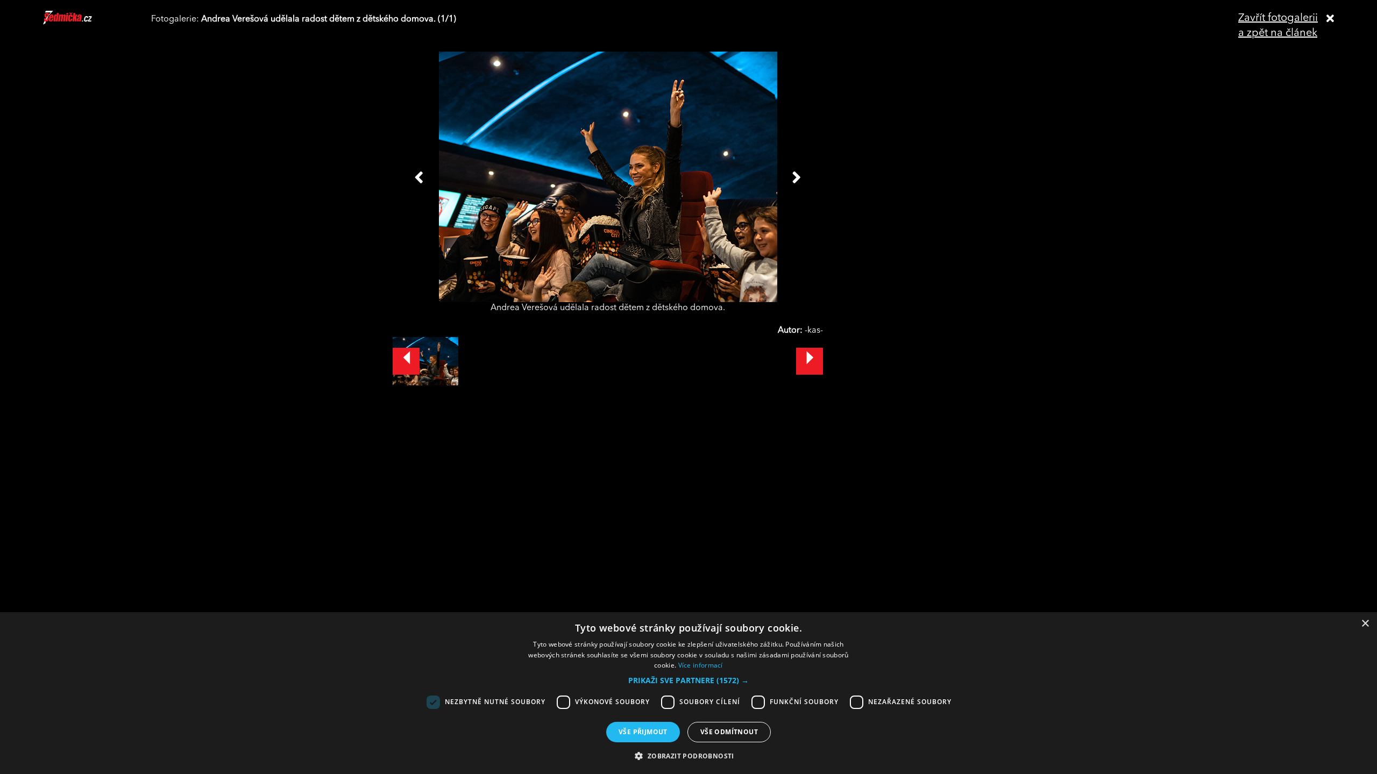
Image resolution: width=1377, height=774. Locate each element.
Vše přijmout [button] (643, 731)
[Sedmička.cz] (81, 22)
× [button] (1365, 624)
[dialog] (688, 693)
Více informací (700, 665)
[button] (688, 680)
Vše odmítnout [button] (729, 731)
